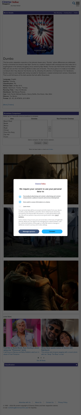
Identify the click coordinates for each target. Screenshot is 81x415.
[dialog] (41, 207)
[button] (40, 206)
